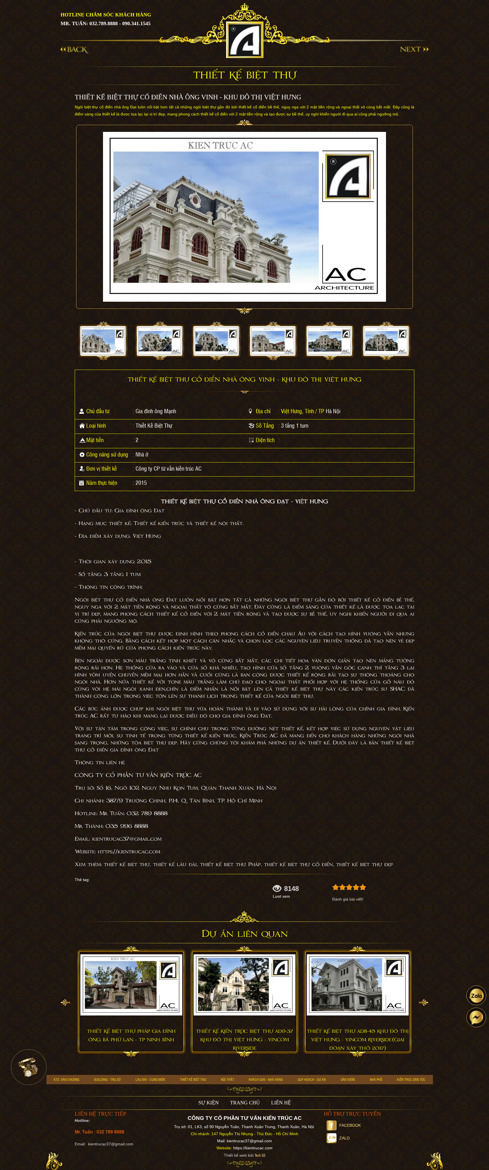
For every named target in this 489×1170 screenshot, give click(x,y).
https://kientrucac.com (253, 1148)
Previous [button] (65, 1002)
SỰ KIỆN (208, 1102)
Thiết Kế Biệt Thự (154, 425)
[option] (103, 341)
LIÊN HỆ (281, 1102)
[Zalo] (476, 995)
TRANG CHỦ (245, 1102)
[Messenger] (476, 1017)
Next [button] (423, 1002)
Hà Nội (333, 411)
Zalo (344, 1138)
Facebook (350, 1125)
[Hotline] (29, 1067)
